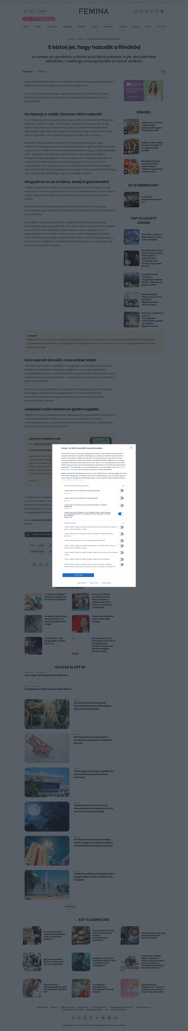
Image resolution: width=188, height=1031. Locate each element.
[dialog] (94, 515)
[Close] (132, 448)
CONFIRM (78, 575)
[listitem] (94, 486)
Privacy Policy (106, 583)
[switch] (121, 490)
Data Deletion (81, 583)
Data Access (94, 583)
